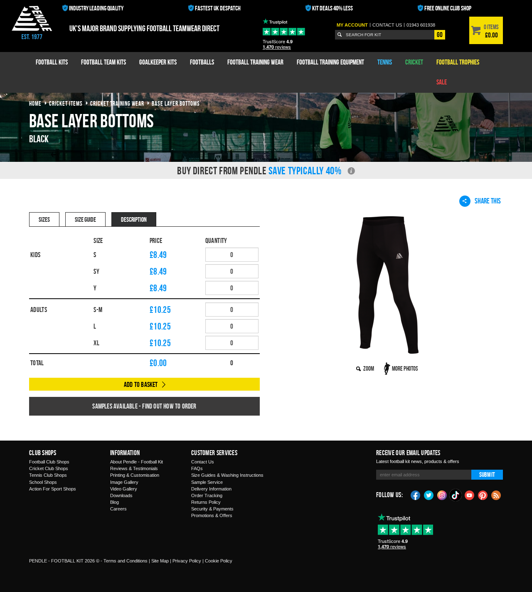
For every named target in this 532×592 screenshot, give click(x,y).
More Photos (405, 368)
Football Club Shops (49, 461)
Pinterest (483, 494)
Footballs (202, 62)
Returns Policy (206, 502)
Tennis (384, 62)
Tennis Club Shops (48, 475)
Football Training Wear (255, 62)
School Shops (43, 482)
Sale (441, 82)
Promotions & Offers (211, 515)
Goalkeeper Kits (158, 62)
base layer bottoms (176, 103)
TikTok (456, 495)
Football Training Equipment (330, 62)
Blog (114, 502)
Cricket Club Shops (48, 468)
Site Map (160, 560)
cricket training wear (117, 103)
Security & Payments (212, 508)
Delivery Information (211, 488)
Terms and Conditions (125, 560)
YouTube (469, 494)
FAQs (197, 468)
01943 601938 (420, 24)
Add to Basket (141, 384)
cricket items (66, 103)
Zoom (368, 368)
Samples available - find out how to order (144, 406)
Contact (387, 24)
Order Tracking (206, 495)
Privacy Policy (186, 560)
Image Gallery (124, 482)
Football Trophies (457, 62)
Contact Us (202, 461)
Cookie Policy (218, 560)
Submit (487, 474)
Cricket (414, 62)
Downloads (121, 495)
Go (440, 34)
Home (35, 103)
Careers (118, 508)
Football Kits (52, 62)
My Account (352, 24)
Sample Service (207, 482)
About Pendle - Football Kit (136, 461)
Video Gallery (123, 488)
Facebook (415, 494)
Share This (488, 201)
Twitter (429, 494)
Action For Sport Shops (52, 488)
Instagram (442, 494)
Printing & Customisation (134, 475)
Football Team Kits (103, 62)
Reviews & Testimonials (134, 468)
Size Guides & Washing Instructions (227, 475)
